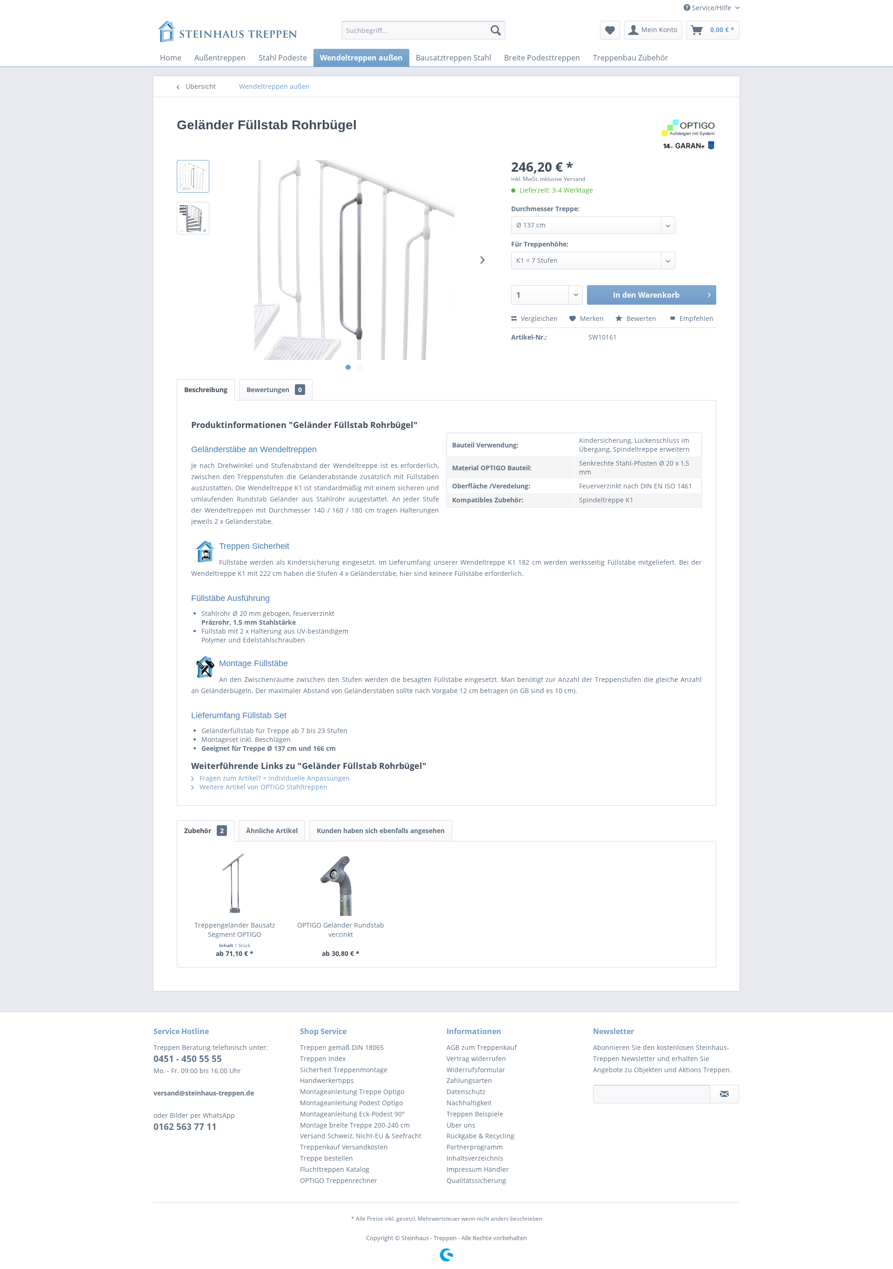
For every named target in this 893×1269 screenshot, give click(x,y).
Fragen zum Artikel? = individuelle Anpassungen (274, 778)
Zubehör (204, 830)
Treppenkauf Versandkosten (344, 1146)
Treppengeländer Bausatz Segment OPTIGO (234, 930)
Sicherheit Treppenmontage (343, 1069)
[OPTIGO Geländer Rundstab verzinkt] (341, 883)
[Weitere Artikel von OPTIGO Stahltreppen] (688, 134)
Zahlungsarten (469, 1080)
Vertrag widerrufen (476, 1058)
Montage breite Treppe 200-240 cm (355, 1125)
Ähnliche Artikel (272, 830)
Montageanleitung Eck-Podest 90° (352, 1113)
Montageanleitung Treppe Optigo (352, 1091)
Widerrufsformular (475, 1069)
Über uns (460, 1125)
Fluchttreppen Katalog (334, 1169)
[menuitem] (423, 30)
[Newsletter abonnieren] (724, 1094)
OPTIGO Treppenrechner (338, 1180)
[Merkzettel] (610, 30)
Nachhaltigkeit (469, 1102)
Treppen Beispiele (474, 1113)
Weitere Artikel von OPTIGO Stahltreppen (262, 786)
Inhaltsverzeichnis (474, 1158)
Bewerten (641, 318)
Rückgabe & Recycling (480, 1135)
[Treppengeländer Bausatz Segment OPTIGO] (235, 883)
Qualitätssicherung (476, 1180)
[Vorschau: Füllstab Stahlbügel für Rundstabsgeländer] (193, 176)
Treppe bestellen (326, 1158)
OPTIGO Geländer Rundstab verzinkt (340, 930)
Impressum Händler (477, 1169)
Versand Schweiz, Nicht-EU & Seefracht (360, 1135)
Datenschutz (466, 1091)
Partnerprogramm (474, 1146)
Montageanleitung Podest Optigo (351, 1102)
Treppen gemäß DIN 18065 (342, 1047)
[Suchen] (496, 30)
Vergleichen (538, 318)
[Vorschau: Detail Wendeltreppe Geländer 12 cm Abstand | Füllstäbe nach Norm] (193, 218)
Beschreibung (205, 389)
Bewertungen (274, 389)
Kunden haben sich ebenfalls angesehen (381, 830)
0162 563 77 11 (185, 1127)
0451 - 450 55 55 (187, 1059)
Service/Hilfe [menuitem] (711, 7)
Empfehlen (695, 318)
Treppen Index (323, 1058)
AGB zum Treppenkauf (481, 1047)
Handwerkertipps (327, 1080)
